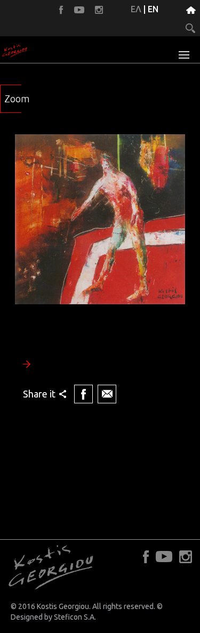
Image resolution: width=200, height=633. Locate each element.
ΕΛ (136, 9)
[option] (100, 270)
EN (153, 9)
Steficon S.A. (75, 617)
